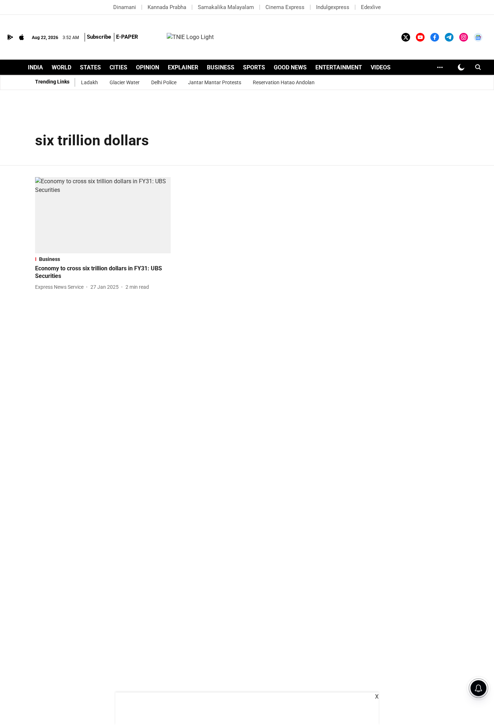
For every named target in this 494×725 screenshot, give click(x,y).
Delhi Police (163, 82)
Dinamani (124, 7)
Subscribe (99, 37)
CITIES (118, 67)
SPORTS (254, 67)
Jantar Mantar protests (214, 82)
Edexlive (371, 7)
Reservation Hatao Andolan (284, 82)
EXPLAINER (183, 67)
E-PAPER (127, 37)
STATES (90, 67)
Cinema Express (285, 7)
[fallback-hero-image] (103, 215)
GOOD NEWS (290, 67)
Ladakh (89, 82)
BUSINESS (220, 67)
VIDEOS (381, 67)
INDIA (35, 67)
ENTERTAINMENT (338, 67)
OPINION (147, 67)
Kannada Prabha (167, 7)
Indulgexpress (332, 7)
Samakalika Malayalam (226, 7)
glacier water (125, 82)
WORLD (61, 67)
